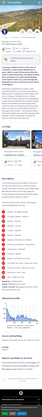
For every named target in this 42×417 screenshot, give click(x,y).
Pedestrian (15, 37)
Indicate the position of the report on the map (23, 379)
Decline (12, 413)
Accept (5, 413)
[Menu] (39, 2)
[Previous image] (3, 16)
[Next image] (39, 16)
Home (7, 37)
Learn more (21, 413)
